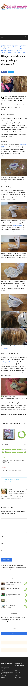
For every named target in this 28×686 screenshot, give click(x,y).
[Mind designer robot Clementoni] (3, 606)
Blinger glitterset (17, 225)
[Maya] (3, 601)
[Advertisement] (14, 24)
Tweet (11, 72)
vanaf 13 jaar (18, 677)
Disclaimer (3, 675)
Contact (3, 677)
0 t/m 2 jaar (17, 669)
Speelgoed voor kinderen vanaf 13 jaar (10, 52)
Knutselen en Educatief (12, 45)
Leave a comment (22, 68)
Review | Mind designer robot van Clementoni (13, 606)
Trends (23, 52)
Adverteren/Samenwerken (7, 672)
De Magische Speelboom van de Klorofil (13, 595)
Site (2, 551)
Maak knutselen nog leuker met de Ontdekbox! (13, 589)
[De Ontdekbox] (3, 589)
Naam (3, 536)
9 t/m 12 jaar (18, 675)
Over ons (3, 670)
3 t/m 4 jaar (17, 670)
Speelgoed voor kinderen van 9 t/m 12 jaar (11, 50)
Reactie (3, 517)
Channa (3, 68)
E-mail (3, 543)
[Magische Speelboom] (3, 595)
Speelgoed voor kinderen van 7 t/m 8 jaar (13, 48)
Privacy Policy (4, 673)
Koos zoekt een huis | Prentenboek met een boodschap (13, 583)
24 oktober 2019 (11, 68)
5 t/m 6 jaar (17, 672)
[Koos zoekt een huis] (3, 583)
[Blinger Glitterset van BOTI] (9, 435)
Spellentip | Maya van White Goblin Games (14, 600)
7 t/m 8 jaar (17, 674)
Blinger (3, 45)
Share (4, 72)
